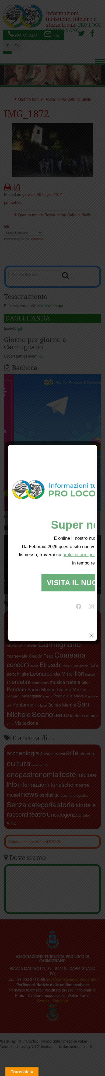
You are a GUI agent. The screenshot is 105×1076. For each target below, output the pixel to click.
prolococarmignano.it (83, 554)
